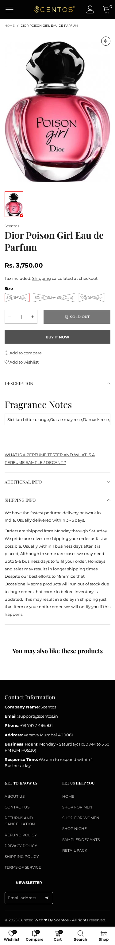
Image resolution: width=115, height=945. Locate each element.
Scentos (12, 226)
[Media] (105, 41)
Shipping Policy (22, 856)
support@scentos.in (38, 716)
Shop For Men (77, 807)
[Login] (90, 9)
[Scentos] (54, 9)
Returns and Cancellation (20, 821)
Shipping (41, 278)
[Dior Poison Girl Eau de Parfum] (57, 108)
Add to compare (25, 352)
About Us (15, 796)
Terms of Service (23, 867)
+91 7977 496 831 (36, 725)
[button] (9, 316)
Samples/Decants (81, 839)
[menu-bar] (13, 9)
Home (68, 796)
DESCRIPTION (19, 383)
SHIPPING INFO (20, 500)
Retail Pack (74, 850)
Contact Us (17, 807)
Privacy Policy (21, 845)
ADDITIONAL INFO (23, 482)
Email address (22, 897)
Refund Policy (21, 835)
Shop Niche (74, 828)
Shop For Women (80, 818)
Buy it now (57, 337)
